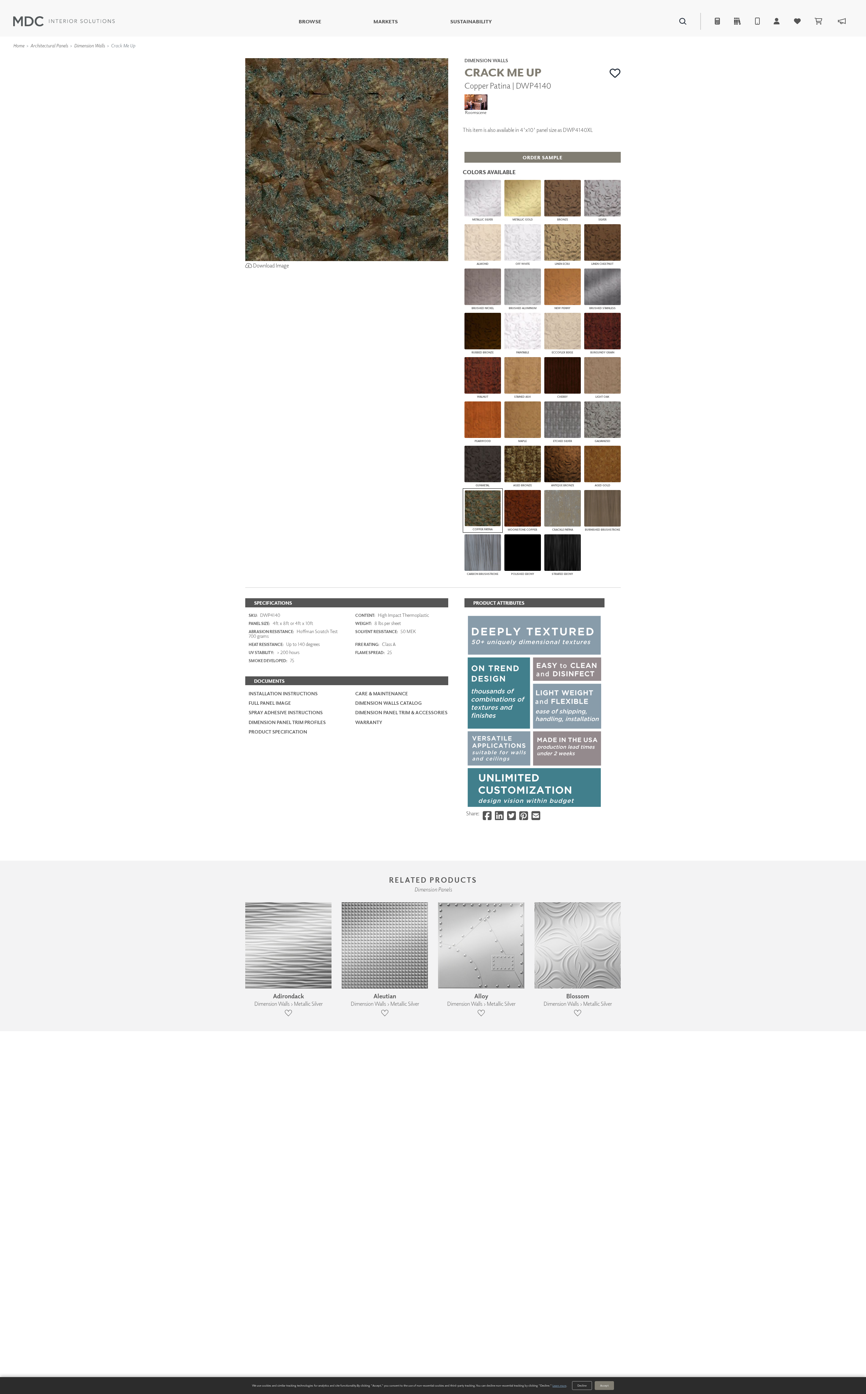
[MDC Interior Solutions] (64, 21)
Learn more (559, 1385)
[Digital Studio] (402, 57)
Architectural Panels (49, 45)
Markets (385, 21)
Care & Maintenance (381, 693)
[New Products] (317, 57)
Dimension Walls (89, 45)
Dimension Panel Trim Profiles (287, 722)
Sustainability (471, 21)
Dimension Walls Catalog (388, 703)
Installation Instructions (283, 693)
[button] (615, 73)
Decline (582, 1385)
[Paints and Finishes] (518, 57)
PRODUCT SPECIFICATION (278, 732)
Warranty (368, 722)
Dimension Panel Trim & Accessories (401, 712)
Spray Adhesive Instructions (286, 712)
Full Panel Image (270, 703)
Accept (604, 1385)
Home (18, 45)
